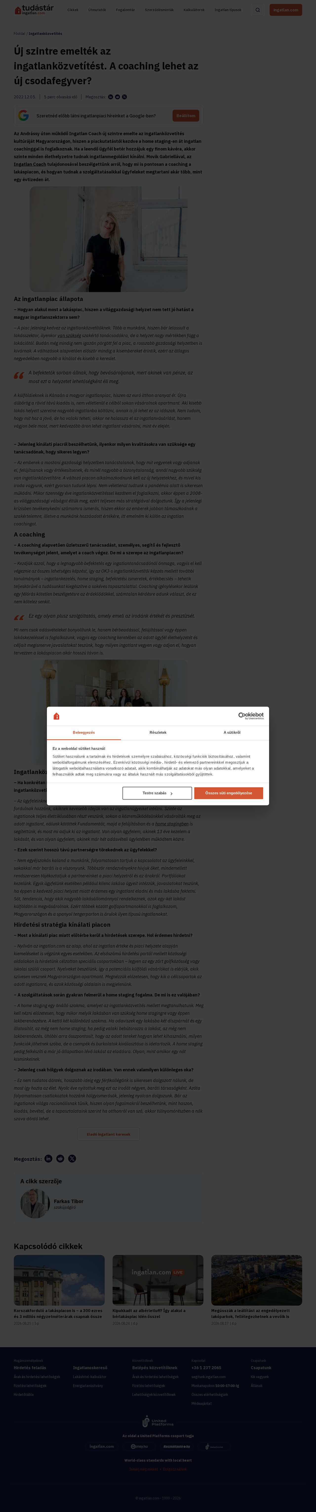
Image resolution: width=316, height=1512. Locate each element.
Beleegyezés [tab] (84, 732)
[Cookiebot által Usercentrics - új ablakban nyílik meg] (242, 716)
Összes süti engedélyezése (228, 793)
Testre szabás (154, 793)
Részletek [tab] (158, 732)
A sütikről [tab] (232, 732)
